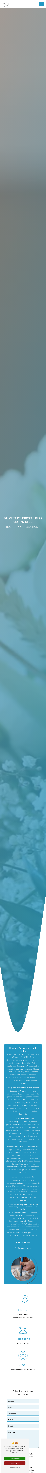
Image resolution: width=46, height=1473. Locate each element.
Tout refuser (15, 1463)
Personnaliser (15, 1467)
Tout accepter (14, 1459)
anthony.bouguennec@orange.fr (23, 1369)
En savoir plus (24, 1242)
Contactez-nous (24, 1248)
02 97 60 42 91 (23, 1343)
